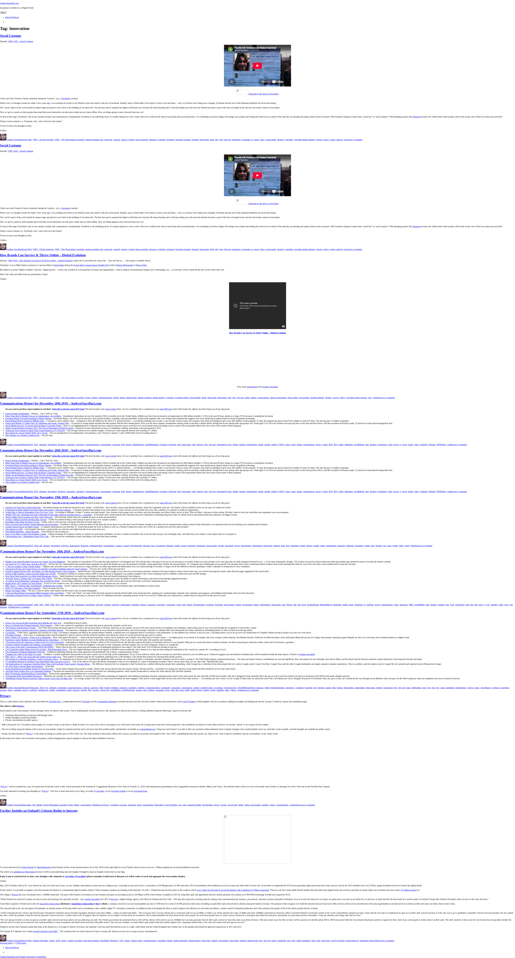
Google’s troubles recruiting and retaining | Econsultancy (29, 645)
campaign (71, 444)
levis (429, 688)
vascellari (289, 140)
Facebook (66, 98)
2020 (36, 546)
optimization (331, 546)
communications (105, 398)
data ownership (141, 140)
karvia (274, 940)
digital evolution (145, 398)
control (131, 140)
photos (299, 444)
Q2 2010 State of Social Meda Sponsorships (24, 666)
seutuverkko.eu (352, 940)
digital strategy (159, 398)
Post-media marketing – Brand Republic (22, 531)
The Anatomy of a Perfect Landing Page (22, 435)
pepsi (293, 444)
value (416, 444)
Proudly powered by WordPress (32, 957)
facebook (170, 140)
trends (199, 690)
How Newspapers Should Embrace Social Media (26, 674)
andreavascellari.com (94, 140)
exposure (123, 805)
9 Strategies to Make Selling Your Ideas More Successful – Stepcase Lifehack (38, 510)
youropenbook (282, 805)
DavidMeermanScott (246, 688)
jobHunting (416, 688)
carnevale (108, 140)
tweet (404, 444)
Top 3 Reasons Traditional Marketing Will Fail (25, 652)
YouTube (86, 701)
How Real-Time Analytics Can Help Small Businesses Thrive (31, 576)
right (313, 940)
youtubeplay (294, 805)
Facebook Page (140, 791)
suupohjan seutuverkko (369, 940)
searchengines (387, 605)
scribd (367, 546)
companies (170, 605)
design (116, 398)
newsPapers (486, 688)
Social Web (27, 140)
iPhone (289, 605)
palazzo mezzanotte (278, 398)
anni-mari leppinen (91, 940)
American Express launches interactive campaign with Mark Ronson (34, 630)
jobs (424, 688)
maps (442, 688)
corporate (116, 444)
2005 (31, 605)
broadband (104, 940)
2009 (52, 605)
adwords (99, 605)
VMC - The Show (62, 140)
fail (315, 688)
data (184, 605)
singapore (404, 605)
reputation (359, 546)
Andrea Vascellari (14, 140)
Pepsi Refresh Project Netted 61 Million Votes (24, 421)
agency (64, 940)
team (173, 690)
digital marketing (180, 940)
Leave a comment (354, 140)
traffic (187, 690)
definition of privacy (100, 805)
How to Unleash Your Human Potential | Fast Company (28, 625)
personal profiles (194, 805)
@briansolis (34, 688)
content (126, 546)
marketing (236, 140)
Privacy (5, 696)
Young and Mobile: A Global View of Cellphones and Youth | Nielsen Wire (37, 423)
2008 (47, 605)
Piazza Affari (141, 265)
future (139, 805)
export (183, 546)
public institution (303, 940)
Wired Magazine (44, 867)
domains (169, 546)
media (260, 444)
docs (153, 546)
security (96, 690)
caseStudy (80, 444)
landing (242, 444)
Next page (21, 943)
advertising (52, 444)
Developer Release (13, 635)
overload (495, 688)
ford (179, 444)
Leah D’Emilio (189, 701)
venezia (319, 140)
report (325, 444)
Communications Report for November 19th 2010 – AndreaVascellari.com (51, 497)
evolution (161, 140)
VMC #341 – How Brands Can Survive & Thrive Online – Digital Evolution (40, 260)
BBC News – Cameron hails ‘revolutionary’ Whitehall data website (33, 586)
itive (221, 140)
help (334, 688)
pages (287, 444)
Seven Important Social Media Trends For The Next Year (29, 669)
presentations (252, 387)
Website (432, 444)
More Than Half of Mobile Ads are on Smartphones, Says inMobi (33, 416)
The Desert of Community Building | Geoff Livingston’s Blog (31, 659)
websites (376, 398)
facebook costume (183, 140)
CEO (121, 940)
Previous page (6, 943)
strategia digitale (317, 398)
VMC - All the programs (43, 140)
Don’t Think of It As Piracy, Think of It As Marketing (28, 637)
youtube (11, 607)
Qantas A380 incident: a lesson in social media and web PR (30, 574)
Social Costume (10, 35)
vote (511, 605)
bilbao (76, 805)
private (224, 805)
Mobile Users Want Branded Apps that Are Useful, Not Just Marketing (35, 562)
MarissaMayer (326, 605)
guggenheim (148, 805)
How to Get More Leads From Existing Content (25, 534)
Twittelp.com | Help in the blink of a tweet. (23, 654)
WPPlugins (441, 444)
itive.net (227, 140)
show (262, 140)
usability (493, 605)
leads (283, 546)
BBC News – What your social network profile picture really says (33, 657)
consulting (161, 940)
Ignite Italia (59, 265)
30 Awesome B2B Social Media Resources (23, 676)
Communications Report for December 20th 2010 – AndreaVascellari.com (50, 403)
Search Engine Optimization (17, 413)
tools (390, 444)
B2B (101, 688)
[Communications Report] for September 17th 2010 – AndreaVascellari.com (52, 613)
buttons (143, 605)
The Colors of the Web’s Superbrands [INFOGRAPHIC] (29, 647)
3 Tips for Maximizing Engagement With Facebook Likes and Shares (34, 593)
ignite (204, 398)
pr (252, 140)
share (396, 605)
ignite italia (212, 398)
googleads (229, 546)
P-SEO (281, 444)
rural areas (325, 940)
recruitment (60, 690)
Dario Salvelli (27, 867)
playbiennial (207, 805)
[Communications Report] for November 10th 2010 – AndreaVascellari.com (52, 551)
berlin (70, 805)
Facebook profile (118, 791)
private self (232, 805)
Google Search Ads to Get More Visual (22, 527)
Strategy (280, 140)
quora (256, 140)
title (475, 605)
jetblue (235, 444)
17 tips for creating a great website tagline (23, 566)
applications (75, 546)
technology (382, 444)
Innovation (204, 140)
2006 (36, 605)
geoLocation (211, 546)
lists (287, 546)
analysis (86, 688)
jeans (408, 688)
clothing (141, 688)
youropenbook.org (147, 729)
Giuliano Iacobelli (306, 654)
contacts (118, 546)
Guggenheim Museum (106, 701)
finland (214, 940)
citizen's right (136, 940)
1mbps (52, 940)
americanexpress (75, 688)
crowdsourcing (230, 688)
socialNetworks (128, 690)
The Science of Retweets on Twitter (20, 628)
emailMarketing (151, 444)
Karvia (15, 894)
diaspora (152, 140)
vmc (345, 140)
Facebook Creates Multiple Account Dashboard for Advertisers (32, 640)
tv (400, 444)
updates (265, 805)
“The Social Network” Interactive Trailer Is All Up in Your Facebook (34, 642)
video (401, 546)
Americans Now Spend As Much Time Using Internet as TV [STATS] (35, 430)
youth (449, 444)
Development (136, 546)
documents (160, 546)
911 (46, 688)
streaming (160, 690)
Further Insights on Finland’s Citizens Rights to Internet (39, 810)
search (377, 605)
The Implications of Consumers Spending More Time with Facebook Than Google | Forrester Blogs (47, 664)
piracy (10, 690)
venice (326, 140)
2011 (36, 444)
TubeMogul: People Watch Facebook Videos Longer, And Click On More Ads (38, 678)
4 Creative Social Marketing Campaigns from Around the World (32, 581)
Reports (25, 444)
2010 (31, 444)
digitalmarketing (277, 688)
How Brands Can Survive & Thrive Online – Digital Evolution (43, 255)
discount (146, 546)
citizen (127, 940)
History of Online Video (15, 590)
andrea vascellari (77, 140)
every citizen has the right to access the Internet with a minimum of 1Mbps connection (232, 890)
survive (336, 398)
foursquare (200, 546)
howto (237, 546)
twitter (410, 444)
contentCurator (206, 688)
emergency (290, 688)
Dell (123, 444)
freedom (195, 140)
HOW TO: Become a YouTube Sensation (23, 588)
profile (52, 690)
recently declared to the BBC (45, 931)
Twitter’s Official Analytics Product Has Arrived (25, 519)
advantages (79, 605)
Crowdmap (10, 632)
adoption (43, 444)
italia (212, 140)
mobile (267, 444)
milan (247, 398)
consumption (105, 444)
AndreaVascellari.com (9, 3)
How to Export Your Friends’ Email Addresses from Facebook (31, 524)
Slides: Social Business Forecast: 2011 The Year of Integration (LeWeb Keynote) (39, 428)
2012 (68, 605)
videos (233, 690)
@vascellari (99, 791)
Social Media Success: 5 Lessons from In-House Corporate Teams (33, 426)
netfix (322, 546)
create (178, 605)
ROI (330, 444)
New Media (37, 805)
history (256, 605)
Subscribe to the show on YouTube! (264, 94)
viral (506, 605)
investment (388, 688)
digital (122, 398)
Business (61, 444)
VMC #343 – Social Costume (20, 41)
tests (467, 605)
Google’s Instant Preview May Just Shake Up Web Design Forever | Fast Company (40, 571)
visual (406, 546)
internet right (252, 940)
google (221, 546)
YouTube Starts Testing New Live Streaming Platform (28, 671)
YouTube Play (55, 701)
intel (194, 444)
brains (87, 398)
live (437, 688)
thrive (342, 398)
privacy (318, 444)
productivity (43, 690)
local (304, 605)
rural (318, 940)
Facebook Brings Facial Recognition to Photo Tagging (28, 418)
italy (216, 140)
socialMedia (359, 444)
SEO (336, 444)
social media (271, 140)
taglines (441, 605)
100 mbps (44, 940)
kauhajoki (282, 940)
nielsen (274, 444)
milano (253, 398)
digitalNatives (138, 444)
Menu (3, 13)
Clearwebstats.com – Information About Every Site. (27, 536)
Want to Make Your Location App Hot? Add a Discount (29, 517)
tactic (167, 690)
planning (341, 546)
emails (177, 546)
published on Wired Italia (24, 872)
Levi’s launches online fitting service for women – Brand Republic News (36, 649)
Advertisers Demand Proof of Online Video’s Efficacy (28, 595)
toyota (395, 444)
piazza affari (292, 398)
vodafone (424, 444)
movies (470, 688)
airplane (107, 605)
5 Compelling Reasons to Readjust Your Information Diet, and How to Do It (37, 661)
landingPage (252, 444)
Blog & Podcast (12, 17)
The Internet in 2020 (14, 529)
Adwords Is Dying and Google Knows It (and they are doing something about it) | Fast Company (46, 569)
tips (384, 546)
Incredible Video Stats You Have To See (22, 522)
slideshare (349, 444)
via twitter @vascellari (75, 876)
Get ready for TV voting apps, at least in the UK (25, 564)
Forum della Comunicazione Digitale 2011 (91, 265)
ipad (283, 605)
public (240, 805)
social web (104, 690)
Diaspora (416, 117)
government (247, 605)
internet (200, 444)
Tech (452, 605)
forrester (320, 688)
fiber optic (206, 940)
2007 (41, 605)
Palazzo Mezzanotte (124, 265)
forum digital (195, 398)
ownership (246, 140)
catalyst (124, 140)
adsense (46, 546)
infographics (246, 546)
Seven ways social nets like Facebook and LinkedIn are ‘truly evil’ (33, 623)
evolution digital (182, 398)
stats (367, 444)
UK (487, 605)
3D (72, 605)
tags (447, 605)
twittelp (206, 690)
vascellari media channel (304, 140)
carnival (116, 140)
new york (182, 805)
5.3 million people (408, 890)
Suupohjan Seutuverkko (50, 904)
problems (33, 690)
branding (135, 605)
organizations (263, 398)
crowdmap (218, 688)
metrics (309, 546)
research (76, 690)
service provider (338, 940)
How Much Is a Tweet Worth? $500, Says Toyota (26, 433)
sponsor (139, 690)
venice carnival (336, 140)
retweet (84, 690)
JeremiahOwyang (224, 444)
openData (358, 605)
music (476, 688)
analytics (65, 546)
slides (341, 444)
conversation (85, 805)
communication (95, 546)
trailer (193, 690)
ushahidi (220, 690)
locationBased (313, 605)
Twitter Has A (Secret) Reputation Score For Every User (29, 512)
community (165, 688)
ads (40, 546)
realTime (370, 605)
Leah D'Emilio (171, 805)
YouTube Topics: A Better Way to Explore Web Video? (28, 578)
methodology (460, 688)
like (295, 605)
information (257, 546)
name (351, 605)
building (114, 688)
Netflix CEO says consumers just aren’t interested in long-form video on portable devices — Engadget (48, 515)
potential (17, 690)
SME (411, 605)
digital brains (131, 398)
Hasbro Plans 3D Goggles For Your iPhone (23, 583)
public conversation (252, 805)
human (340, 688)
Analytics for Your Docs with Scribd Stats (23, 507)
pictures (3, 690)
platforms (350, 546)
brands (94, 398)
